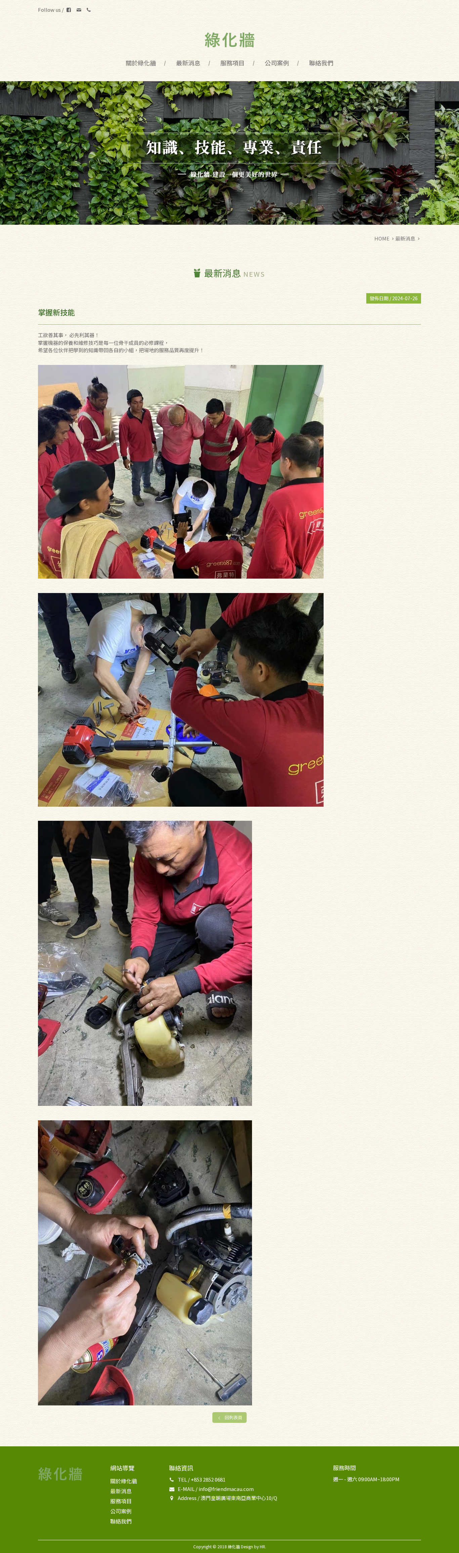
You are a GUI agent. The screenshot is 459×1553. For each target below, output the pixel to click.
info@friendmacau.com (226, 1488)
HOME (381, 238)
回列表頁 (233, 1417)
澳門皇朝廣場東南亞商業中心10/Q (239, 1497)
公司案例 (277, 62)
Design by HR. (253, 1546)
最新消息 (188, 62)
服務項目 (232, 62)
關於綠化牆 (141, 62)
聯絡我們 (321, 62)
